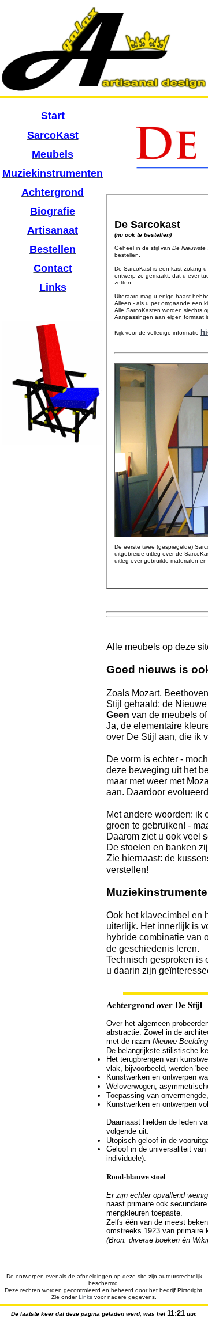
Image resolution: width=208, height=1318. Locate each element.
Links (85, 1297)
